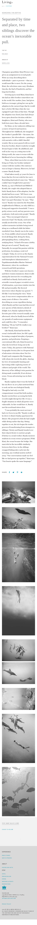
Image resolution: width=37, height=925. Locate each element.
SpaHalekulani (6, 876)
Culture (9, 6)
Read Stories (6, 855)
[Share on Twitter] (13, 472)
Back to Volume (8, 829)
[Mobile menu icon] (33, 2)
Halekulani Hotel (7, 867)
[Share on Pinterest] (17, 472)
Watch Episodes (7, 858)
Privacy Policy (6, 904)
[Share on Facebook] (9, 472)
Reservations (6, 884)
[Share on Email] (21, 472)
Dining (4, 879)
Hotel (4, 874)
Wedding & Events (7, 881)
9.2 (3, 6)
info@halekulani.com (9, 898)
